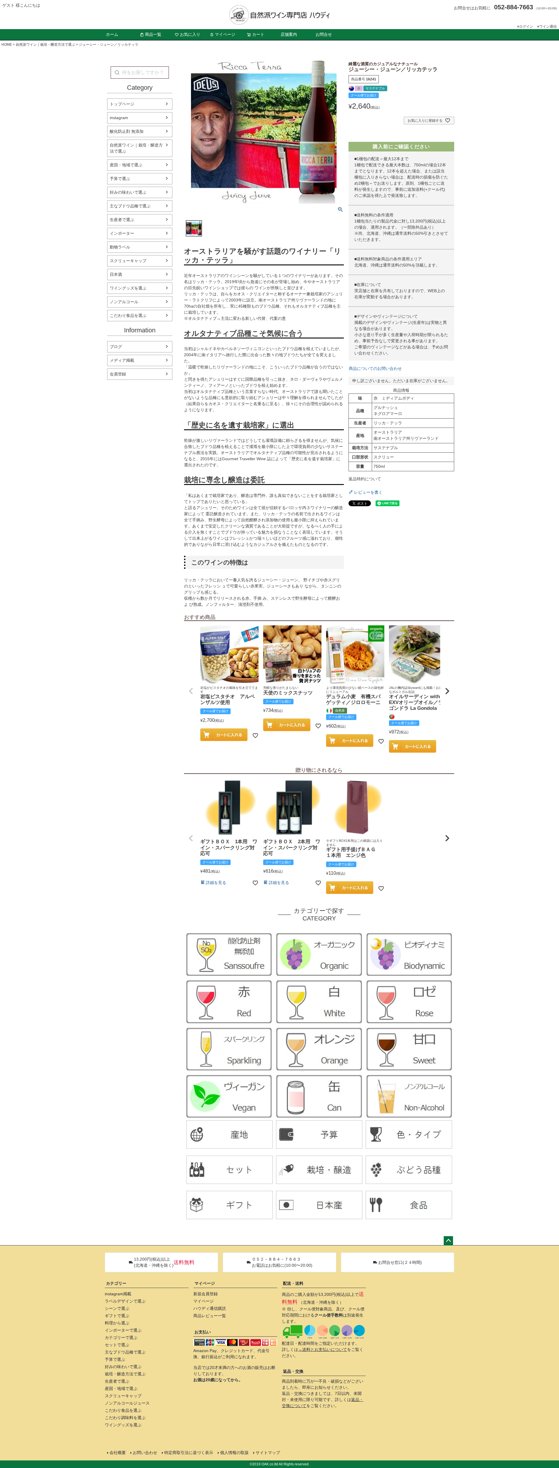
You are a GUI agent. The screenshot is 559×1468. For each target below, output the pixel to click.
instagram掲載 (118, 1293)
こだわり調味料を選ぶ (125, 1417)
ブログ (116, 346)
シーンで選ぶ (117, 1308)
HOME (6, 45)
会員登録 (118, 374)
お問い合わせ (145, 1452)
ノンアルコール (124, 301)
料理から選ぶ (117, 1323)
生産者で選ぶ (122, 219)
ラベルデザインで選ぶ (125, 1301)
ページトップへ (448, 1240)
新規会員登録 (205, 1293)
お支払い (202, 1332)
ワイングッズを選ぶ (128, 288)
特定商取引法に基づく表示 (188, 1452)
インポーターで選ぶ (123, 1330)
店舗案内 (289, 34)
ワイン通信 (548, 26)
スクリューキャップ (128, 260)
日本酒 (116, 274)
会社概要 (117, 1452)
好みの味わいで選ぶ (128, 192)
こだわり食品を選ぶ (128, 315)
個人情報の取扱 (234, 1452)
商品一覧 (153, 34)
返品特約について (365, 479)
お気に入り (190, 34)
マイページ (225, 34)
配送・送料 (293, 1283)
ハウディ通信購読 (209, 1308)
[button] (191, 691)
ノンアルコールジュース (127, 1403)
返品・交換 (293, 1371)
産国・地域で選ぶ (126, 165)
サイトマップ (268, 1452)
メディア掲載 (122, 360)
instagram (119, 117)
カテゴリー (116, 1283)
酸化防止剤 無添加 (127, 131)
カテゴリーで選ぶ (121, 1337)
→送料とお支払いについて (322, 1349)
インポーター (122, 233)
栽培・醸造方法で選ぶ (125, 1374)
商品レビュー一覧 (209, 1315)
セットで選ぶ (117, 1344)
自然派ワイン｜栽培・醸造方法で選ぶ (45, 45)
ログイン (526, 26)
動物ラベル (120, 247)
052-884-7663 (513, 7)
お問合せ (324, 34)
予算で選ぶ (120, 178)
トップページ (122, 104)
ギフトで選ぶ (117, 1315)
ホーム (112, 34)
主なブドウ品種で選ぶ (130, 206)
